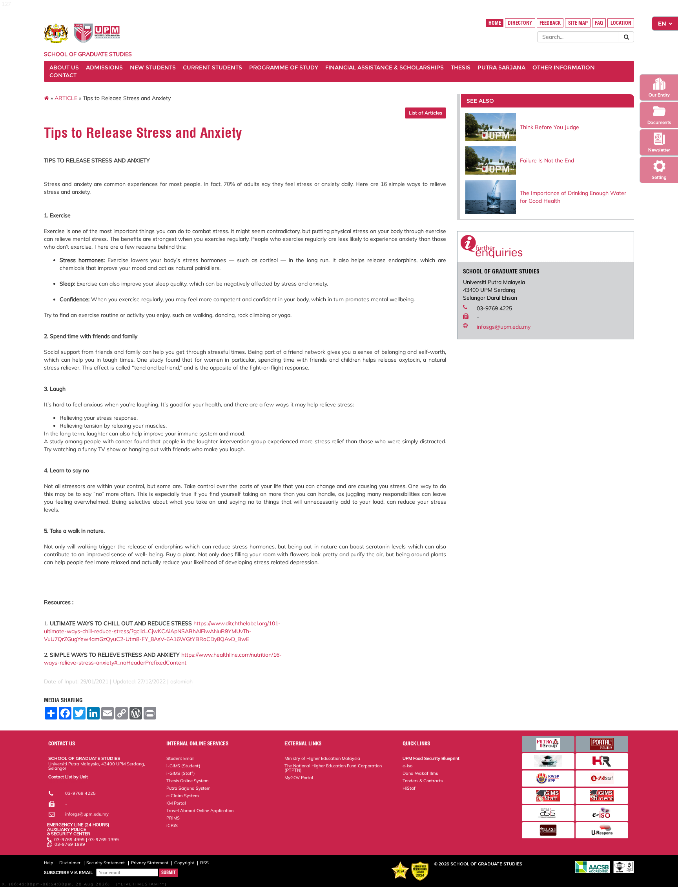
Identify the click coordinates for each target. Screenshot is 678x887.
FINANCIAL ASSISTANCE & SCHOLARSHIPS (384, 67)
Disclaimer (69, 862)
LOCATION (621, 23)
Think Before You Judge (549, 127)
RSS (204, 862)
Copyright (184, 862)
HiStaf (409, 788)
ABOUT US (64, 67)
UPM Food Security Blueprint (431, 758)
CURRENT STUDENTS (212, 67)
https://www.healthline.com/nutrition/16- (231, 654)
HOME (494, 23)
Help (48, 862)
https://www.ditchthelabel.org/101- (237, 623)
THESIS (460, 67)
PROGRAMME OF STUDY (283, 67)
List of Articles (425, 113)
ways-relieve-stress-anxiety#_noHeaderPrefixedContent (115, 662)
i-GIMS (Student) (183, 766)
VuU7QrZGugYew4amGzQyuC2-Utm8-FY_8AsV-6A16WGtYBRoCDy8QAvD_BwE (146, 639)
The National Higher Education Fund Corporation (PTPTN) (333, 768)
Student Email (180, 758)
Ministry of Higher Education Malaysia (322, 758)
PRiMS (173, 818)
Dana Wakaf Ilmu (420, 773)
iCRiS (172, 825)
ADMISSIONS (104, 67)
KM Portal (176, 803)
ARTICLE (66, 98)
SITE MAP (578, 23)
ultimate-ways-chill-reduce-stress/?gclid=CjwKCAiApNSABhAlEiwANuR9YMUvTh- (148, 631)
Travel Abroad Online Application (199, 810)
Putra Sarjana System (188, 788)
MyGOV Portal (298, 777)
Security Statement (105, 862)
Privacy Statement (149, 862)
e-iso (407, 766)
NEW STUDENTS (153, 67)
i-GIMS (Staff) (180, 773)
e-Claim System (182, 795)
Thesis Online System (187, 780)
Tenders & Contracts (423, 780)
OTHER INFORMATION (563, 67)
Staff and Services (66, 781)
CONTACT (63, 75)
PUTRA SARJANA (501, 67)
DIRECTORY (520, 23)
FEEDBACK (550, 23)
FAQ (599, 23)
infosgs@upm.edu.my (503, 326)
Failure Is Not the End (547, 160)
